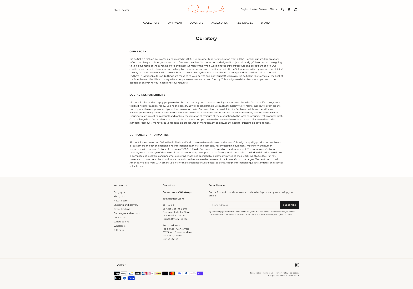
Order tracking (122, 209)
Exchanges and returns (127, 213)
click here (288, 214)
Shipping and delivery (126, 204)
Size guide (119, 196)
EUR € (120, 264)
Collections (294, 273)
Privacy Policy (282, 273)
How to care (120, 200)
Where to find (121, 221)
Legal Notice (255, 273)
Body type (119, 192)
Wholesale (120, 225)
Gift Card (119, 230)
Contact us (120, 217)
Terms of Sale (269, 273)
